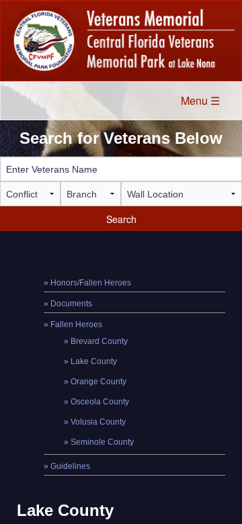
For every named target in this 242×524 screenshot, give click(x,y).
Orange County (98, 381)
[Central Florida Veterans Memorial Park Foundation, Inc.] (121, 41)
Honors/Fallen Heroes (90, 283)
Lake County (94, 361)
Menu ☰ (200, 100)
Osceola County (100, 401)
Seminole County (102, 442)
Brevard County (99, 341)
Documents (71, 303)
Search (121, 219)
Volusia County (98, 422)
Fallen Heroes (76, 324)
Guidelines (70, 466)
